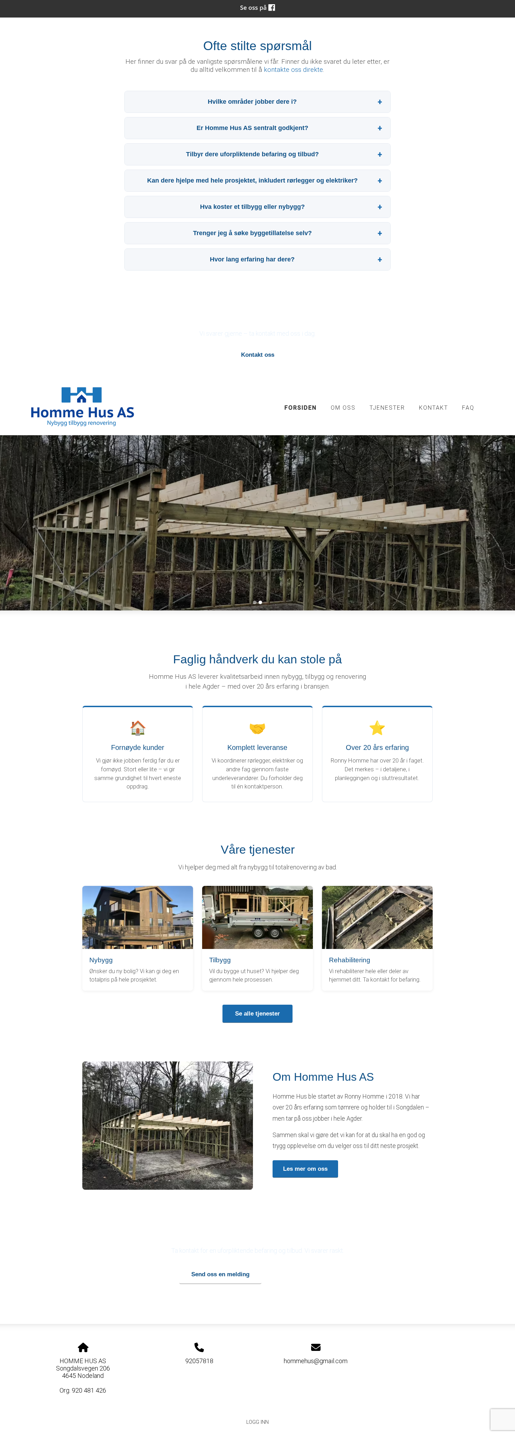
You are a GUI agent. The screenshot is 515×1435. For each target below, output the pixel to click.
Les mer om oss (305, 1169)
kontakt (433, 407)
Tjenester (250, 530)
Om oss (197, 530)
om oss (343, 407)
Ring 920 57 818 (301, 1274)
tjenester (387, 407)
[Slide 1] (254, 602)
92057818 (199, 1361)
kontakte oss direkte (293, 70)
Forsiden (300, 407)
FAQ (468, 407)
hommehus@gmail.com (316, 1361)
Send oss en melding (220, 1274)
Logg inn (257, 1422)
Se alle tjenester (257, 1013)
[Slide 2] (260, 602)
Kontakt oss (257, 354)
